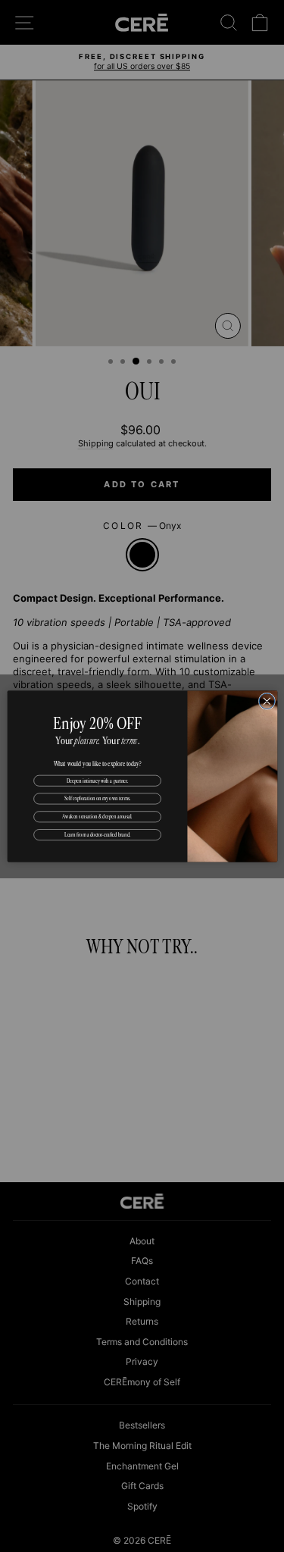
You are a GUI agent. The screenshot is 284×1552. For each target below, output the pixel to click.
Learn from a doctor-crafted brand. (97, 834)
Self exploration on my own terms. (97, 798)
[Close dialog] (267, 701)
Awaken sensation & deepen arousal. (97, 816)
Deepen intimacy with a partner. (96, 780)
